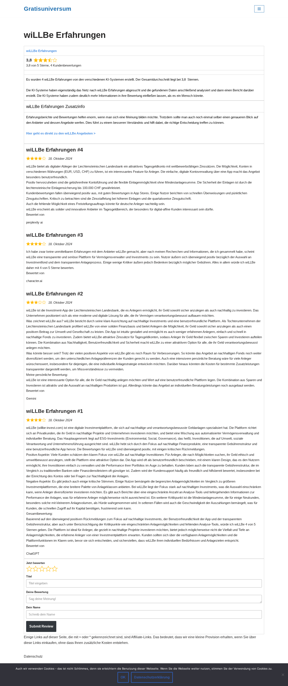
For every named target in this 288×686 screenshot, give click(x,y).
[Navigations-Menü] (259, 8)
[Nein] (283, 675)
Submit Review (41, 626)
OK (123, 677)
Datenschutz (33, 656)
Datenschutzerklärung (152, 677)
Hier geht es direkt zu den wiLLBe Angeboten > (61, 133)
